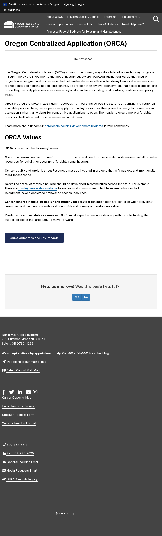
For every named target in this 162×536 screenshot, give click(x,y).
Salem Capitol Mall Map (23, 370)
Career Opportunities (59, 24)
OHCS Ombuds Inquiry (22, 479)
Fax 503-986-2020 (20, 453)
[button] (12, 9)
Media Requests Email (21, 471)
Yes (76, 297)
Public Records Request (18, 406)
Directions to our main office (26, 361)
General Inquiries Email (22, 462)
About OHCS (54, 16)
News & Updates (107, 24)
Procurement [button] (131, 17)
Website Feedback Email (19, 423)
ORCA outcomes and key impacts (34, 238)
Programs (110, 16)
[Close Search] (140, 35)
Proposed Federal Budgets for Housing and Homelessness (83, 31)
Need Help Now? (133, 24)
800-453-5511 (16, 444)
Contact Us (84, 24)
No (86, 297)
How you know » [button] (73, 4)
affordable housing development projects (74, 126)
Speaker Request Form (18, 414)
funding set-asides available (37, 188)
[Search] (156, 19)
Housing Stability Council (83, 16)
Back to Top (66, 513)
